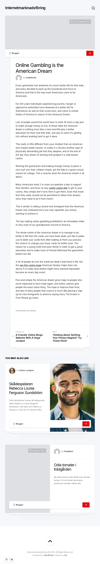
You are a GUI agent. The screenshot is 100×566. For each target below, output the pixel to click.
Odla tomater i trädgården (65, 467)
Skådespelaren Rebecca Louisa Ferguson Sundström (25, 388)
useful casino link (58, 188)
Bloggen (15, 53)
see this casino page (30, 265)
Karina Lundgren (26, 370)
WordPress (49, 555)
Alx (65, 555)
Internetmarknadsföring (25, 8)
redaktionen (31, 77)
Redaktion (68, 451)
